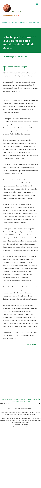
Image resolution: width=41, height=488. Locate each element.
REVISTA (17, 22)
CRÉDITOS (15, 401)
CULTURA (30, 399)
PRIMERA (5, 22)
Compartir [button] (31, 345)
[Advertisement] (20, 374)
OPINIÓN (22, 22)
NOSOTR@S (36, 22)
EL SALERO (29, 22)
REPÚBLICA (15, 26)
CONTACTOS (24, 401)
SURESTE (26, 26)
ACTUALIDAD (11, 22)
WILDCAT (21, 26)
